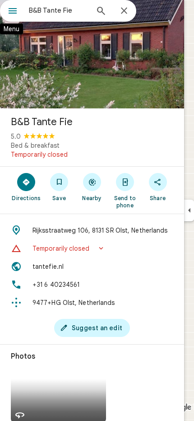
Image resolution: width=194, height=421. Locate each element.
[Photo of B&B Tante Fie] (92, 54)
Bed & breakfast (35, 145)
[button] (92, 248)
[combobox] (58, 10)
